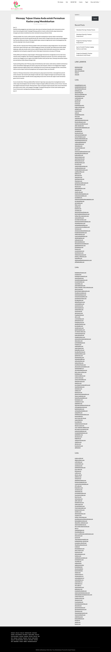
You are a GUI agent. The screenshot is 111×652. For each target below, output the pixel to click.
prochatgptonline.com (80, 493)
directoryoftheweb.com (81, 94)
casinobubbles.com (79, 304)
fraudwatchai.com (79, 315)
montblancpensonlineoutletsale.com (84, 519)
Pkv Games (60, 2)
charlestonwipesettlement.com (82, 230)
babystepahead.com (80, 241)
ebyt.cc (76, 528)
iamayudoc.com (78, 340)
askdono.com (78, 476)
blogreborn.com (79, 487)
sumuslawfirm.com (79, 217)
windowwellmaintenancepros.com (83, 260)
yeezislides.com (79, 283)
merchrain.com (78, 436)
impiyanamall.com (79, 307)
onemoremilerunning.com (81, 166)
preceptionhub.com (79, 281)
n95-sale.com (78, 486)
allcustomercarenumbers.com (82, 366)
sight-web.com (78, 500)
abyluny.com (78, 444)
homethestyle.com (79, 322)
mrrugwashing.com (79, 201)
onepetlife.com (78, 412)
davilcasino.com (79, 313)
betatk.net (77, 620)
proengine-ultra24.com (80, 543)
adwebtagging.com (79, 238)
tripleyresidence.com (80, 375)
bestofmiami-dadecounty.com (82, 291)
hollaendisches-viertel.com (81, 541)
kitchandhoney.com (79, 548)
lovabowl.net (78, 274)
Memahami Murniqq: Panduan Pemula (85, 30)
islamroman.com (79, 504)
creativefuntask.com (80, 333)
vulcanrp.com (78, 515)
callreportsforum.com (80, 440)
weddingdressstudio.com (81, 557)
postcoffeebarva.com (80, 136)
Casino (80, 2)
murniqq (21, 636)
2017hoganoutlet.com (80, 89)
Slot (67, 2)
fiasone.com (78, 186)
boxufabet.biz (78, 422)
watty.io (77, 112)
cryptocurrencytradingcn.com (82, 227)
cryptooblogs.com (79, 318)
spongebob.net (78, 131)
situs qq (77, 72)
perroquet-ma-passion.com (81, 429)
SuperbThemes (71, 649)
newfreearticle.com (79, 159)
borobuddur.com (79, 326)
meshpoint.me (78, 129)
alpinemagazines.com (80, 513)
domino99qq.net (79, 92)
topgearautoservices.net (81, 423)
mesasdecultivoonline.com (81, 153)
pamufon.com (78, 383)
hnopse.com (78, 249)
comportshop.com (79, 596)
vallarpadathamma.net (80, 142)
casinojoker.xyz (79, 581)
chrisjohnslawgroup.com (81, 370)
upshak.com (78, 206)
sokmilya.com (78, 442)
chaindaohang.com (79, 530)
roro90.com (78, 100)
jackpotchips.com (79, 363)
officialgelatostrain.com (81, 407)
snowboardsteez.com (80, 168)
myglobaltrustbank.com (81, 591)
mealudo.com (78, 190)
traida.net (77, 546)
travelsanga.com (79, 602)
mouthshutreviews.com (80, 298)
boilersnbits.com (79, 155)
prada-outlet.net (79, 458)
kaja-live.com (78, 497)
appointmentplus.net (80, 607)
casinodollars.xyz (79, 580)
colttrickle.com (78, 462)
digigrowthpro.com (79, 460)
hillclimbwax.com (79, 247)
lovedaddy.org (78, 197)
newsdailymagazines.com (81, 280)
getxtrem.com (78, 175)
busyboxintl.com (79, 133)
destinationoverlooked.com (82, 243)
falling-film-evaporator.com (82, 216)
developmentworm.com (80, 609)
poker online (31, 634)
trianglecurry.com (79, 401)
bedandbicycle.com (79, 350)
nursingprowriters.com (80, 219)
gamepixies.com (79, 355)
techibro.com (78, 511)
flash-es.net (78, 205)
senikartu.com (78, 109)
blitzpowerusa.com (79, 160)
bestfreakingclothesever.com (82, 214)
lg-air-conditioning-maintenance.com (84, 534)
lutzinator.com (78, 388)
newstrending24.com (80, 615)
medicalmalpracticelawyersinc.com (83, 594)
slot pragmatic (78, 69)
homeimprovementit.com (81, 276)
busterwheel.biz (79, 570)
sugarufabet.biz (79, 420)
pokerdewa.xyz (78, 583)
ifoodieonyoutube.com (80, 293)
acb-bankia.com (79, 203)
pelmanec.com (78, 90)
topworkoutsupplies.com (81, 296)
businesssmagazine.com (81, 482)
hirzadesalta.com (79, 300)
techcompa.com (79, 499)
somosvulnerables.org (80, 379)
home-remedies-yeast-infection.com (84, 287)
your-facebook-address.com (82, 427)
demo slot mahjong (79, 71)
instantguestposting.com (81, 604)
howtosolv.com (78, 552)
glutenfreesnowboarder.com (82, 394)
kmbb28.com (78, 438)
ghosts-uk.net (78, 475)
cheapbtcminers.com (80, 337)
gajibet (25, 641)
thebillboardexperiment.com (82, 414)
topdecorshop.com (79, 598)
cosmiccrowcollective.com (81, 124)
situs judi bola (18, 634)
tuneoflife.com (78, 258)
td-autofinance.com (80, 506)
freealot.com (78, 344)
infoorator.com (78, 535)
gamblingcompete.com (80, 480)
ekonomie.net (78, 605)
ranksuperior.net (79, 240)
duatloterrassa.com (80, 381)
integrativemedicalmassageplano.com (84, 199)
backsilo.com (78, 208)
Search (77, 14)
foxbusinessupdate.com (81, 195)
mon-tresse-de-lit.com (80, 418)
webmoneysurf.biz (79, 565)
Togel (86, 2)
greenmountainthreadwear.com (82, 221)
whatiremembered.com (80, 524)
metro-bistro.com (79, 550)
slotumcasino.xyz (79, 576)
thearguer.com (78, 181)
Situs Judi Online (95, 2)
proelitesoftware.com (80, 364)
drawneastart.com (79, 357)
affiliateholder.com (79, 262)
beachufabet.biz (79, 416)
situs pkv (77, 74)
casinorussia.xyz (79, 574)
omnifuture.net (78, 465)
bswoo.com (77, 624)
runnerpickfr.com (79, 463)
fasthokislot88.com (80, 359)
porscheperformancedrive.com (82, 385)
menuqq (13, 632)
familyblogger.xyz (79, 368)
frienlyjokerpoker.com (80, 508)
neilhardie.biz (78, 563)
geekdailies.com (79, 434)
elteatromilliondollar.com (81, 138)
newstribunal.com (79, 278)
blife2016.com (78, 392)
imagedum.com (78, 403)
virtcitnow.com (78, 489)
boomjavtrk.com (79, 446)
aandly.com (77, 622)
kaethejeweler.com (79, 409)
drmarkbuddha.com (79, 532)
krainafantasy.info (79, 105)
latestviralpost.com (80, 157)
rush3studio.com (79, 98)
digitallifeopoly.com (80, 302)
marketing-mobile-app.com (81, 182)
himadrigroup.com (79, 502)
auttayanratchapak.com (81, 135)
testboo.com (78, 556)
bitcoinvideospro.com (80, 122)
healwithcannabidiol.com (81, 398)
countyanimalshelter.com (81, 236)
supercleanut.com (79, 348)
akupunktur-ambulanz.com (81, 522)
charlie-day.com (79, 192)
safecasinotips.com (79, 361)
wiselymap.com (78, 491)
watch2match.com (79, 587)
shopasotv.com (78, 600)
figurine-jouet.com (79, 425)
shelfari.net (78, 572)
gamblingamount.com (80, 245)
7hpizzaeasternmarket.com (81, 539)
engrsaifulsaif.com (79, 335)
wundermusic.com (79, 328)
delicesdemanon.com (80, 554)
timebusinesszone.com (80, 254)
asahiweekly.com (79, 346)
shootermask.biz (79, 569)
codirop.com (78, 473)
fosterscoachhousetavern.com (82, 151)
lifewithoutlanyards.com (81, 545)
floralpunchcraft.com (80, 184)
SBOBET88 (73, 2)
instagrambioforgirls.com (81, 170)
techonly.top (78, 478)
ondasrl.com (78, 390)
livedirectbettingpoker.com (81, 194)
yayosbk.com (78, 561)
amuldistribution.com (80, 324)
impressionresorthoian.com (81, 212)
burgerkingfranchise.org (81, 140)
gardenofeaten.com (80, 162)
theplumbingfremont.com (81, 613)
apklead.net (78, 447)
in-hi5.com (77, 103)
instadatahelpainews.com (81, 433)
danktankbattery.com (80, 188)
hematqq (26, 636)
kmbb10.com (78, 173)
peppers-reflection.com (80, 256)
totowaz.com (78, 229)
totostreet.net (78, 311)
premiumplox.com (79, 559)
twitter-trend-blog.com (81, 517)
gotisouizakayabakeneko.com (82, 127)
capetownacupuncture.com (81, 120)
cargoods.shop (78, 118)
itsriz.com (77, 116)
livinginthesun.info (79, 114)
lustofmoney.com (79, 252)
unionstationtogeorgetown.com (83, 339)
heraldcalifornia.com (80, 352)
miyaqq (21, 641)
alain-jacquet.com (79, 125)
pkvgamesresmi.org (32, 641)
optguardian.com (79, 309)
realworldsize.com (79, 144)
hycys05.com (78, 164)
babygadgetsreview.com (81, 521)
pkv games (25, 634)
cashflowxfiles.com (79, 171)
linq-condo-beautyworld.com (82, 526)
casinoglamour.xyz (79, 578)
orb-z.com (77, 149)
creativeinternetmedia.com (81, 484)
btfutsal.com (78, 471)
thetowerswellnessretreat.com (82, 405)
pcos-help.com (78, 469)
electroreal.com (79, 289)
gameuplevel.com (79, 320)
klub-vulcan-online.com (80, 372)
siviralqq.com (78, 210)
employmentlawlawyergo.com (82, 592)
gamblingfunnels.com (80, 467)
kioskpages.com (79, 399)
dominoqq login (79, 67)
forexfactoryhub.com (80, 495)
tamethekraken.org (79, 387)
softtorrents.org (79, 377)
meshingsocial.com (79, 179)
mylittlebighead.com (80, 342)
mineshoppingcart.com (80, 294)
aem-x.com (77, 316)
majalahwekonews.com (80, 87)
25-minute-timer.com (80, 331)
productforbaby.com (80, 147)
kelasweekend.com (79, 618)
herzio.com (77, 101)
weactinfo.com (78, 177)
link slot (31, 636)
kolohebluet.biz (78, 567)
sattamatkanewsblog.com (81, 225)
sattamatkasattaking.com (81, 411)
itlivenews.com (78, 611)
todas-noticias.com (79, 107)
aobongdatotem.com (80, 285)
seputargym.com (79, 305)
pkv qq (29, 638)
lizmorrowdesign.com (80, 396)
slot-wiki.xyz (78, 585)
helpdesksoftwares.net (80, 272)
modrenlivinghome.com (80, 431)
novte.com (77, 537)
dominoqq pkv (28, 632)
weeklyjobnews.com (80, 234)
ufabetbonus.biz (79, 616)
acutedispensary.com (80, 223)
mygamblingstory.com (80, 85)
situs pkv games (14, 636)
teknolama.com (78, 146)
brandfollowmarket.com (81, 232)
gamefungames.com (80, 329)
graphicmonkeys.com (80, 353)
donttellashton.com (80, 96)
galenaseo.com (78, 589)
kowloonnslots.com (79, 510)
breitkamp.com (78, 374)
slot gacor (31, 639)
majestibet (16, 641)
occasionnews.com (79, 251)
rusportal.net (78, 111)
